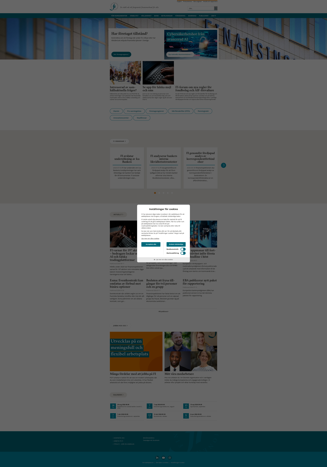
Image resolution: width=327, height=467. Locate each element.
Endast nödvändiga (176, 244)
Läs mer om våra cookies (150, 238)
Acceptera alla (151, 244)
